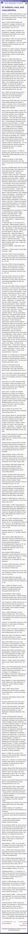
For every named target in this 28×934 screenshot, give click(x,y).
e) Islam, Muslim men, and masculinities (22, 923)
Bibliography (12, 3)
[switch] (26, 1)
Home (6, 3)
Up (14, 921)
